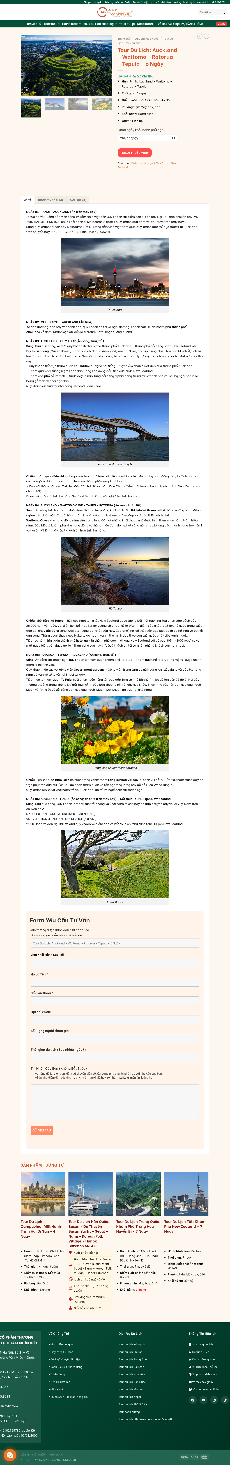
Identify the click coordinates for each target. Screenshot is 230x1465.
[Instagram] (214, 1400)
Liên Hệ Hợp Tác (60, 1382)
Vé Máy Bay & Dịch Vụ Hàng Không (180, 24)
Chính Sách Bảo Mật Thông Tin (69, 1396)
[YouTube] (203, 1400)
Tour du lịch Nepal (130, 1396)
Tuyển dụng (55, 1454)
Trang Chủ (34, 24)
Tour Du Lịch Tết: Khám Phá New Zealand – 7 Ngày (184, 1226)
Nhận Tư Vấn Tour (135, 153)
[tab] (27, 200)
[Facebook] (193, 1400)
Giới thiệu (38, 1454)
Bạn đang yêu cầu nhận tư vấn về (56, 935)
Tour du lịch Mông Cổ (131, 1344)
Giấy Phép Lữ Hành (61, 1352)
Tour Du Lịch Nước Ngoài (136, 24)
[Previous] (27, 65)
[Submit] (223, 12)
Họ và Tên (39, 974)
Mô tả (27, 200)
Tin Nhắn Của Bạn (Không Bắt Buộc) (59, 1068)
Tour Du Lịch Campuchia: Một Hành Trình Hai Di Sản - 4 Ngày (41, 1228)
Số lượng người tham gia (50, 1030)
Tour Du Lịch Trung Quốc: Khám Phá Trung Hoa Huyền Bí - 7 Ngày (138, 1226)
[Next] (106, 65)
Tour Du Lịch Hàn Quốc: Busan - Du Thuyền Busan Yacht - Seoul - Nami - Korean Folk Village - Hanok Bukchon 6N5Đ (88, 1233)
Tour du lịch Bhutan (130, 1352)
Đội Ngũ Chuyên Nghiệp (65, 1359)
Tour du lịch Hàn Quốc (132, 1382)
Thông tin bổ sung (50, 200)
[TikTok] (225, 1400)
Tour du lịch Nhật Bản (132, 1374)
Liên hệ (25, 1454)
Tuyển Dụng (57, 1374)
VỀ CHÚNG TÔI (218, 2)
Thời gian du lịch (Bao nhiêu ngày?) (58, 1049)
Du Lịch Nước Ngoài (146, 38)
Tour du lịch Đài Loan (131, 1367)
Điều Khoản (57, 1389)
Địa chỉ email (41, 1011)
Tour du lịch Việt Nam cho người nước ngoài (145, 1419)
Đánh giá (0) (77, 200)
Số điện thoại (42, 993)
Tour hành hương (129, 1412)
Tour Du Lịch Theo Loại (99, 24)
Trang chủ (124, 38)
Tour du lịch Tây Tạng (131, 1389)
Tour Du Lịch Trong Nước (61, 24)
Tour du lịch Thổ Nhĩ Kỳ (133, 1404)
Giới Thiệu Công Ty (61, 1344)
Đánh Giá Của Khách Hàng (66, 1367)
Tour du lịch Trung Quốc (133, 1359)
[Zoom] (25, 91)
